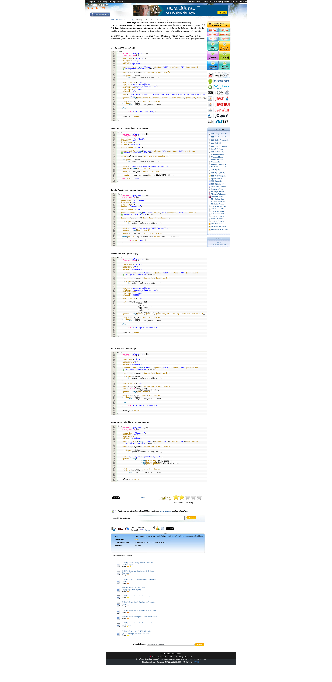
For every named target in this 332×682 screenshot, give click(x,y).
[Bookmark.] (158, 530)
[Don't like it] (182, 499)
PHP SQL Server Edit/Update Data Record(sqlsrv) (139, 617)
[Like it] (193, 499)
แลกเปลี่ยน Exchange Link (219, 244)
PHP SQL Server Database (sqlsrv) (127, 19)
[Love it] (199, 499)
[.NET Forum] (213, 36)
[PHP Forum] (213, 32)
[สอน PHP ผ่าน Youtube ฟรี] (218, 78)
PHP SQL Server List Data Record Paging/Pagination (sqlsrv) (134, 589)
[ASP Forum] (225, 32)
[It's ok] (187, 499)
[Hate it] (176, 499)
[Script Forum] (225, 40)
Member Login (103, 2)
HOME (113, 19)
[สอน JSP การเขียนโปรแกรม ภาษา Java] (218, 113)
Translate (148, 530)
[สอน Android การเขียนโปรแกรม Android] (218, 83)
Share (143, 498)
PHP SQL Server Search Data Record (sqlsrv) (137, 596)
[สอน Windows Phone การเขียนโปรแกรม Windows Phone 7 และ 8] (218, 89)
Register (92, 2)
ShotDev (219, 242)
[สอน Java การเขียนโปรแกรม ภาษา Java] (218, 101)
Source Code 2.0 (166, 511)
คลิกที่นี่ (196, 662)
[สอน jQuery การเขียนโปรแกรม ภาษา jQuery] (218, 118)
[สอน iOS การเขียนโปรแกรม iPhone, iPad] (218, 95)
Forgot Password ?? (118, 2)
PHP (117, 19)
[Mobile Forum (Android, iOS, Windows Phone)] (225, 36)
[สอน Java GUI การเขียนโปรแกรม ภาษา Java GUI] (218, 107)
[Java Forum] (213, 40)
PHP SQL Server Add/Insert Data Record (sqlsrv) (139, 610)
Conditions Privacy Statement (153, 662)
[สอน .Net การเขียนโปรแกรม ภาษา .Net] (218, 124)
